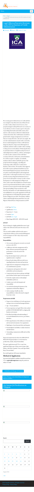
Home (4, 15)
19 (12, 461)
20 (16, 461)
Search (4, 438)
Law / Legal (14, 217)
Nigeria (8, 16)
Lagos (12, 214)
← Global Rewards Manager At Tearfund (13, 371)
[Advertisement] (17, 67)
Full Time (13, 207)
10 (4, 457)
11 (8, 457)
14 (20, 457)
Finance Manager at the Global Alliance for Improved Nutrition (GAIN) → (16, 377)
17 (4, 461)
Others (15, 209)
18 (8, 461)
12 (12, 457)
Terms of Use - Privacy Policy (9, 484)
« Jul (4, 475)
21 (20, 461)
